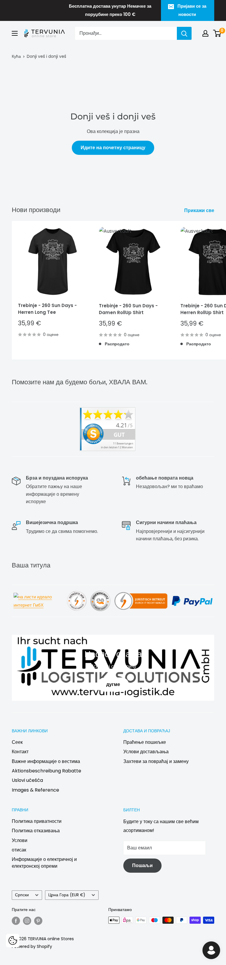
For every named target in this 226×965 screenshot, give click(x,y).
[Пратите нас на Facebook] (16, 921)
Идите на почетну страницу (113, 147)
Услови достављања (146, 751)
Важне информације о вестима (46, 761)
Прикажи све (199, 210)
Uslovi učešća (27, 780)
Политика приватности (37, 821)
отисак (19, 849)
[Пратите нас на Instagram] (27, 921)
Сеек (17, 742)
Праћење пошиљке (144, 742)
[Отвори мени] (15, 33)
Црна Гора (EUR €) (66, 895)
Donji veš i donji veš (46, 56)
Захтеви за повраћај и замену (156, 761)
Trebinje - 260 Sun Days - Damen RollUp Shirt (128, 309)
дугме (113, 684)
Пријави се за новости (191, 10)
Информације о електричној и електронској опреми (44, 862)
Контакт (20, 751)
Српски (22, 895)
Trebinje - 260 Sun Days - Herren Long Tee (47, 308)
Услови (19, 840)
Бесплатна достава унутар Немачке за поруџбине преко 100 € (110, 10)
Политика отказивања (36, 830)
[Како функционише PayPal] (192, 595)
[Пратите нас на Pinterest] (38, 921)
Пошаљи (142, 865)
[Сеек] (184, 33)
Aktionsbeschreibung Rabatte (46, 770)
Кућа (16, 56)
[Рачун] (205, 33)
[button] (12, 940)
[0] (217, 33)
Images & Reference (35, 790)
